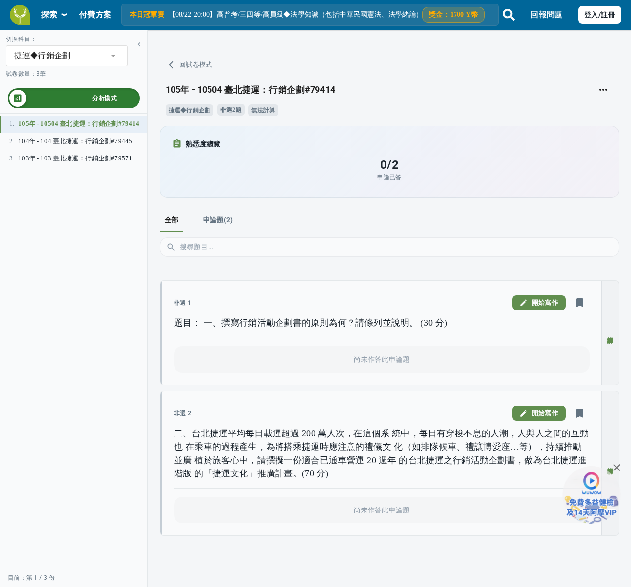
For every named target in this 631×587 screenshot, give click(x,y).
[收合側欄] (139, 44)
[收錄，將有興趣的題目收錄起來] (580, 303)
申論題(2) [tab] (218, 220)
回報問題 (546, 14)
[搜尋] (509, 15)
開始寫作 (545, 302)
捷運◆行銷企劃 (189, 110)
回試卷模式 (195, 64)
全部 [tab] (171, 220)
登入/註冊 (599, 15)
